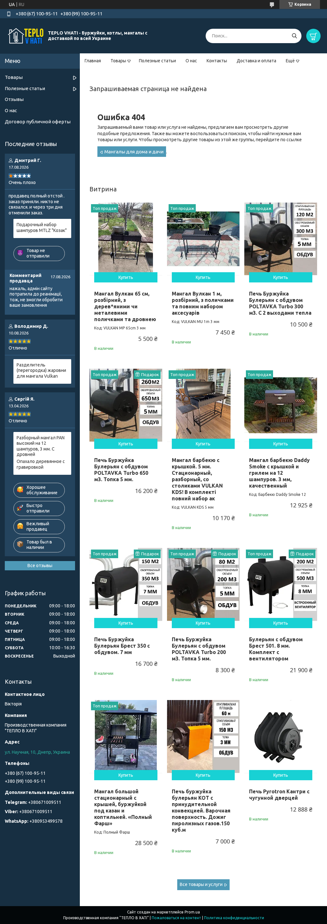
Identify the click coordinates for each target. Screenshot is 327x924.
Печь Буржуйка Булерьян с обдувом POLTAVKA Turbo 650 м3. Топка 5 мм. (121, 469)
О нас (191, 60)
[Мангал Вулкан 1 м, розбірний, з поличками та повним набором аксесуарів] (203, 239)
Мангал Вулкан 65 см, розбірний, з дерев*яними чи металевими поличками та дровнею (125, 306)
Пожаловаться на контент (176, 918)
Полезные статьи (157, 60)
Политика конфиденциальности (234, 918)
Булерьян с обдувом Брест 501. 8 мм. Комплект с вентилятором (276, 648)
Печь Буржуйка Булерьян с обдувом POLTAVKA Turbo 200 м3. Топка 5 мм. (199, 648)
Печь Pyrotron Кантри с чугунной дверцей (279, 795)
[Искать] (294, 36)
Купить (125, 277)
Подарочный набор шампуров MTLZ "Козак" (42, 227)
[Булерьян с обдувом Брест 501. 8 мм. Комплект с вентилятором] (280, 584)
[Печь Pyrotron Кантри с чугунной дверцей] (280, 736)
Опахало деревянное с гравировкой (41, 464)
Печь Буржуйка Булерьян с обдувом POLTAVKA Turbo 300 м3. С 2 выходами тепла (280, 303)
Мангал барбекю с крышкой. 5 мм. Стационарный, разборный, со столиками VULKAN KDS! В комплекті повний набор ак (197, 479)
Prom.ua (192, 912)
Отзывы (14, 99)
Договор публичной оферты (38, 121)
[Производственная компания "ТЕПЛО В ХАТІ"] (25, 35)
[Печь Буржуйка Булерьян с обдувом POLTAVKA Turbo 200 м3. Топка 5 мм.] (203, 584)
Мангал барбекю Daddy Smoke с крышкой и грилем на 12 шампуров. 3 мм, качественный (279, 473)
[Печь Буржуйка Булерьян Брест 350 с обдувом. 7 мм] (125, 584)
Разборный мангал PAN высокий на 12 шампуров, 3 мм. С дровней (41, 446)
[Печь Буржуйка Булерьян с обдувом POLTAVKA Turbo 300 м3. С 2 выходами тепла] (280, 239)
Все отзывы (39, 565)
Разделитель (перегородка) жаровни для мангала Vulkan (41, 370)
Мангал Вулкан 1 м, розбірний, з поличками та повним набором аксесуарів (203, 303)
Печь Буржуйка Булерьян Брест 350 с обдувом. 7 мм (122, 645)
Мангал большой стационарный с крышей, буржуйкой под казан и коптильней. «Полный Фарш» (123, 807)
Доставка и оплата (256, 60)
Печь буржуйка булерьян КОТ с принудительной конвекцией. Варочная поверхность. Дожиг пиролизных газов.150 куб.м (201, 811)
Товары (118, 60)
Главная (93, 60)
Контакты (217, 60)
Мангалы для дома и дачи (134, 151)
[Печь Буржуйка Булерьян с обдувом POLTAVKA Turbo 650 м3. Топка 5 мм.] (125, 405)
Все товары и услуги (201, 884)
